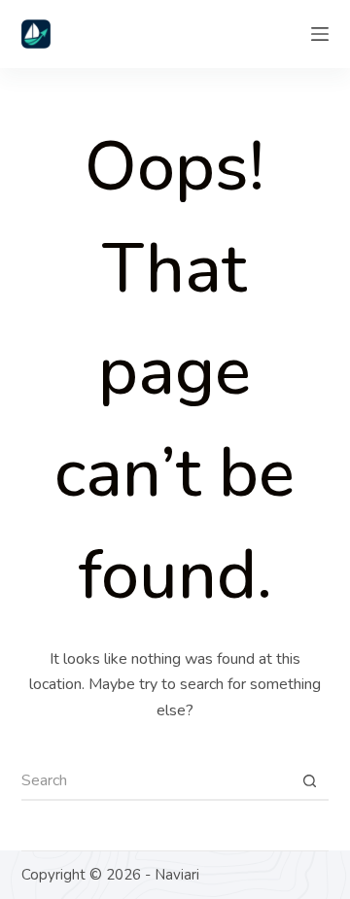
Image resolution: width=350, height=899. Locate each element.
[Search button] (309, 781)
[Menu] (320, 34)
